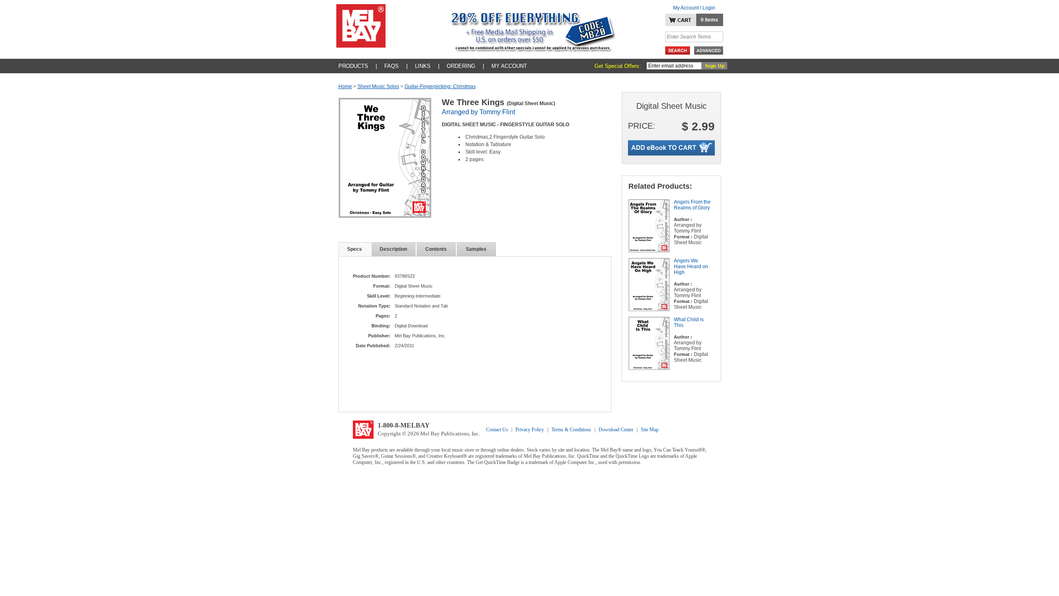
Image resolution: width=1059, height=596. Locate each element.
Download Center (616, 430)
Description (393, 249)
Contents (436, 249)
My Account (509, 66)
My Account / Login (694, 8)
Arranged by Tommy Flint (478, 111)
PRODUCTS (353, 66)
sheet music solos (378, 86)
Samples (476, 249)
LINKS (423, 66)
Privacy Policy (529, 430)
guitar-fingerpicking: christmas (440, 86)
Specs (354, 249)
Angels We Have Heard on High (691, 266)
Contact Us (497, 430)
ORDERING (461, 66)
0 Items (709, 20)
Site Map (650, 430)
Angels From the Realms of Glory (692, 205)
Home (345, 86)
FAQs (391, 66)
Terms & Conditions (571, 430)
